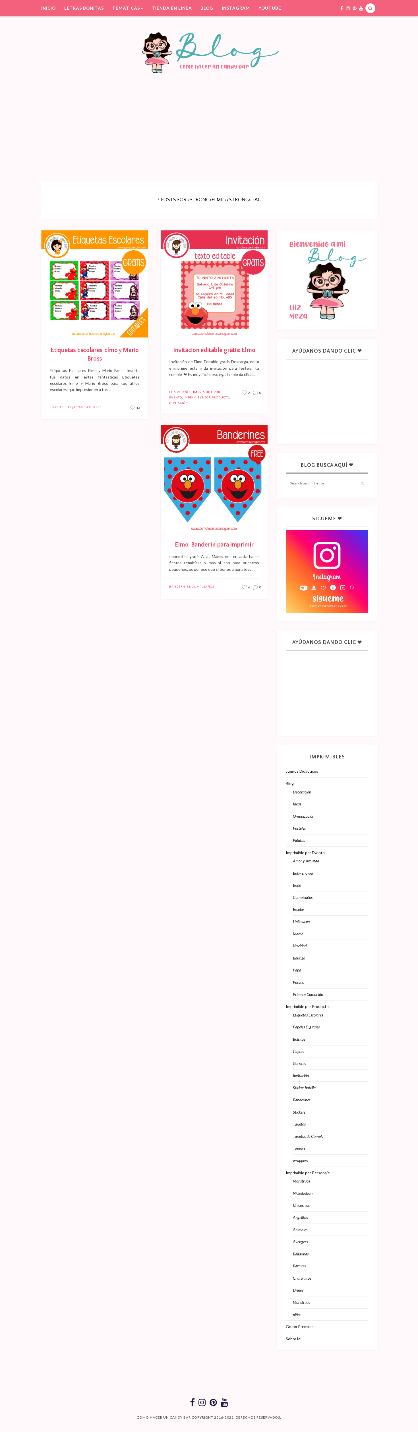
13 (138, 408)
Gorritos (299, 1063)
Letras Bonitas (84, 8)
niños (297, 1314)
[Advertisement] (209, 119)
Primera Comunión (308, 994)
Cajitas (298, 1051)
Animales (300, 1229)
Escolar (57, 407)
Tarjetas (299, 1124)
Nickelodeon (303, 1193)
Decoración (302, 791)
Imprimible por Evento (305, 852)
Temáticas (126, 8)
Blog (206, 8)
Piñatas (299, 840)
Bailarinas (301, 1253)
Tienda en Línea (172, 8)
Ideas (297, 803)
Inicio (48, 8)
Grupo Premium (300, 1326)
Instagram (236, 8)
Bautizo (299, 958)
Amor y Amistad (306, 860)
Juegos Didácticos (302, 771)
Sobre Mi (293, 1338)
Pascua (298, 982)
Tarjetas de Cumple (308, 1136)
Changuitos (302, 1278)
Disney (298, 1290)
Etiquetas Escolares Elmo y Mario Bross (94, 355)
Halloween (301, 921)
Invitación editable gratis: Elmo (214, 350)
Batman (299, 1265)
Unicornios (301, 1205)
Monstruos (301, 1181)
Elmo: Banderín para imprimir (214, 544)
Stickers (299, 1112)
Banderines (179, 586)
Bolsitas (299, 1039)
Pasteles (299, 828)
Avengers (300, 1241)
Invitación (178, 402)
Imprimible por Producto (206, 397)
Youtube (269, 8)
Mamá (298, 933)
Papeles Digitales (306, 1026)
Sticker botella (304, 1087)
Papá (297, 969)
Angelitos (300, 1217)
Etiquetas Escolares (84, 407)
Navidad (300, 945)
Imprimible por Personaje (308, 1172)
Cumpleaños (180, 392)
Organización (303, 816)
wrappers (300, 1160)
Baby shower (303, 873)
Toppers (299, 1148)
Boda (297, 885)
